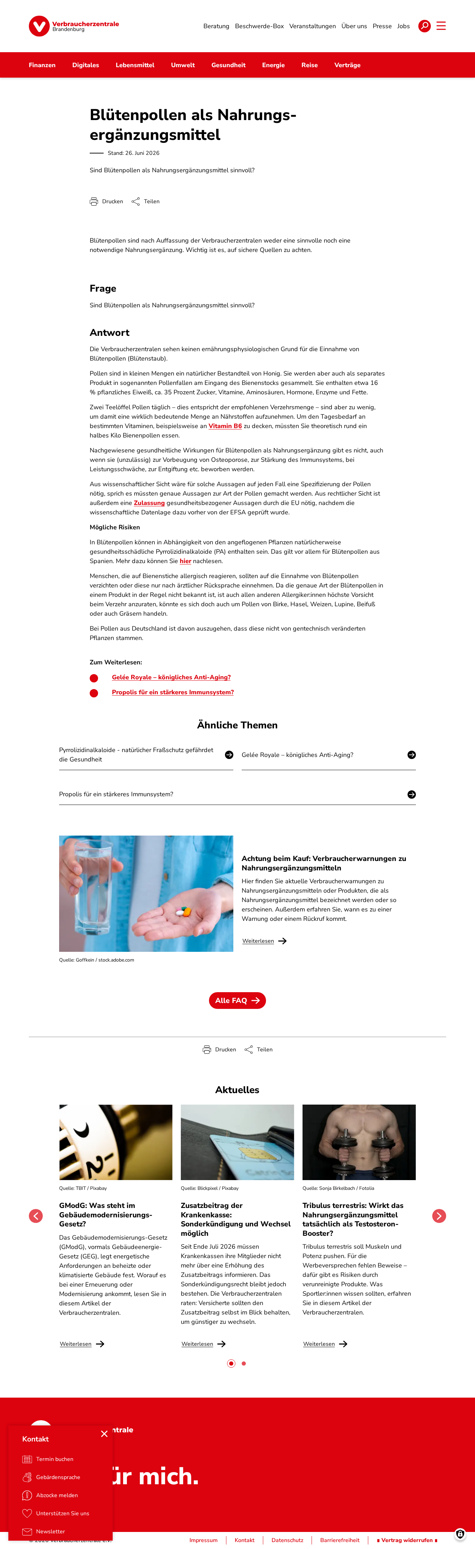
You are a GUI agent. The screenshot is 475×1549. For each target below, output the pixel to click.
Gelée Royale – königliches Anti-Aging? (171, 677)
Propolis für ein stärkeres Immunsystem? (173, 692)
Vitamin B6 (225, 426)
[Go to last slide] (36, 1216)
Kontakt (245, 1540)
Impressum (204, 1540)
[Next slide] (439, 1216)
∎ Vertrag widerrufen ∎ (407, 1540)
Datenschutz (287, 1540)
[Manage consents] (460, 1534)
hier (185, 561)
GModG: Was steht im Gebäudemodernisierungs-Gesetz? (105, 1215)
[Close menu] (104, 1434)
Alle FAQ (231, 1000)
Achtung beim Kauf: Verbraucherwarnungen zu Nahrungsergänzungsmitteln (324, 863)
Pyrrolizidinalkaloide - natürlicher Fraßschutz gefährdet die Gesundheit (136, 755)
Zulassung (149, 503)
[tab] (231, 1363)
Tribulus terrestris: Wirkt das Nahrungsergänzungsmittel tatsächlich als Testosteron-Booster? (353, 1219)
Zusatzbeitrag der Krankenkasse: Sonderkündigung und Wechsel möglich (236, 1219)
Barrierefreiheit (340, 1540)
